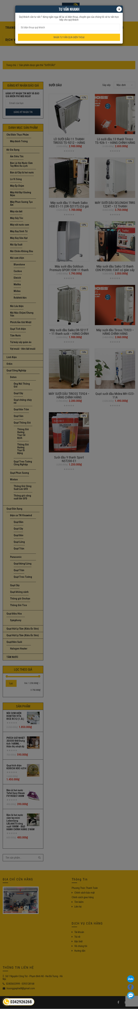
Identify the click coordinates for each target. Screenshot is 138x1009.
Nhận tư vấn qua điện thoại (69, 37)
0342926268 (21, 1001)
